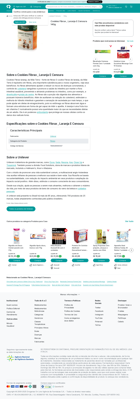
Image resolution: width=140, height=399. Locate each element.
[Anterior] (96, 59)
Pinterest (98, 321)
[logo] (8, 7)
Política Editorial (13, 308)
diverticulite (12, 94)
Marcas (37, 338)
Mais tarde (32, 22)
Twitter (98, 308)
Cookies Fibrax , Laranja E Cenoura (49, 16)
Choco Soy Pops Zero (51, 281)
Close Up (78, 162)
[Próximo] (131, 59)
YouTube (98, 318)
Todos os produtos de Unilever (21, 209)
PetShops (122, 318)
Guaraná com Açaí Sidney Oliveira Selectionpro (98, 285)
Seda (58, 162)
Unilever (53, 136)
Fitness (52, 141)
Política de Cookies (72, 311)
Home (10, 16)
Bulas (36, 331)
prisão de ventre (26, 94)
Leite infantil (72, 11)
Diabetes (51, 11)
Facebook (99, 311)
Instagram (99, 315)
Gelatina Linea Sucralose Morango (94, 281)
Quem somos (12, 305)
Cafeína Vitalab (112, 281)
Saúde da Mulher (84, 11)
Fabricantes (39, 342)
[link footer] (46, 387)
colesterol (22, 88)
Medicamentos (40, 305)
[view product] (102, 52)
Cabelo (121, 321)
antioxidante (42, 112)
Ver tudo (130, 41)
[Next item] (131, 250)
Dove (52, 162)
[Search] (100, 6)
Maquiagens (123, 315)
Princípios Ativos (41, 328)
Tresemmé (11, 165)
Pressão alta (60, 11)
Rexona (64, 162)
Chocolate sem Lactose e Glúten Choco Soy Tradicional (25, 281)
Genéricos (96, 11)
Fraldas (121, 311)
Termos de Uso (70, 315)
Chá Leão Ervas (76, 285)
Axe (71, 162)
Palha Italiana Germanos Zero (41, 285)
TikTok (98, 325)
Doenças (38, 335)
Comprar (102, 76)
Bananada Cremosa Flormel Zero (70, 281)
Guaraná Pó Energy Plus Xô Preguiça (18, 285)
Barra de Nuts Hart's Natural (61, 285)
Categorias (38, 315)
